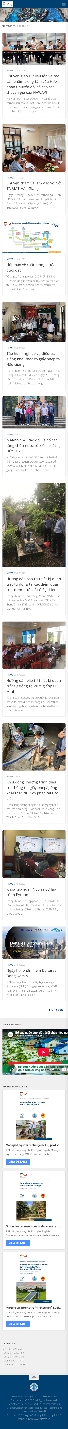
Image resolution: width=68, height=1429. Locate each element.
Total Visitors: (10, 1364)
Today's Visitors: (11, 1356)
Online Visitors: (11, 1348)
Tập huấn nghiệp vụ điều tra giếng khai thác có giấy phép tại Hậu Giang (33, 359)
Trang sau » (57, 1010)
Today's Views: (10, 1352)
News (9, 70)
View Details (18, 1161)
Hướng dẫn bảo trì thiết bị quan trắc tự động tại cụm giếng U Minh (33, 686)
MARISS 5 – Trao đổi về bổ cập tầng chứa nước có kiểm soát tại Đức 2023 (34, 445)
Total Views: (9, 1360)
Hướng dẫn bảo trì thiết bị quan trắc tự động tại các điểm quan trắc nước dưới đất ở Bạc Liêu (33, 584)
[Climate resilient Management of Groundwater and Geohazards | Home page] (9, 4)
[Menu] (64, 4)
